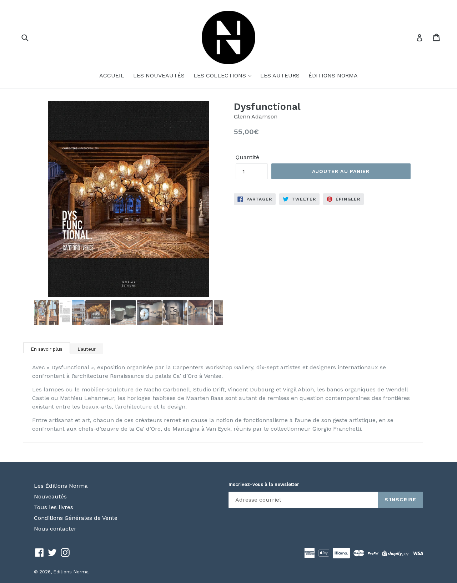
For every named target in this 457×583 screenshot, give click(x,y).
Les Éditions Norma (61, 485)
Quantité (247, 157)
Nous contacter (55, 528)
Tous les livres (53, 507)
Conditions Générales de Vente (75, 517)
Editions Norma (71, 571)
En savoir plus (46, 349)
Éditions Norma (333, 75)
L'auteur (86, 349)
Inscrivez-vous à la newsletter (263, 484)
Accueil (111, 75)
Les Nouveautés (159, 75)
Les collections (221, 75)
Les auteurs (280, 75)
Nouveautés (50, 496)
